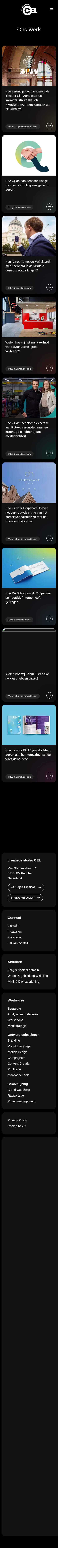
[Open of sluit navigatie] (52, 10)
